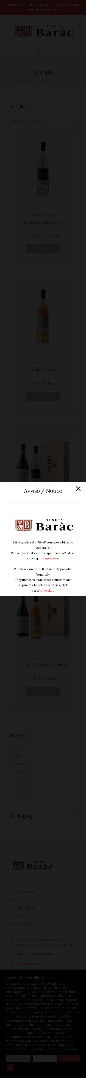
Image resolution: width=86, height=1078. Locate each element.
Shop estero (50, 558)
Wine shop (46, 591)
